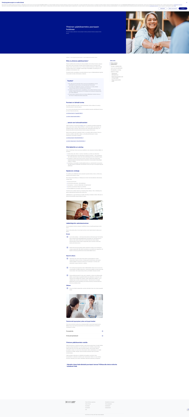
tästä (175, 5)
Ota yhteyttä (87, 405)
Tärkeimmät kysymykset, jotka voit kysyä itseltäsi (117, 77)
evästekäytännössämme (178, 4)
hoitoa (81, 125)
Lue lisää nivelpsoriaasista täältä (73, 116)
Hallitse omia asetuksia (173, 8)
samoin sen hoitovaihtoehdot (116, 68)
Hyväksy (183, 8)
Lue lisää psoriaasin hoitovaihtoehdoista (74, 137)
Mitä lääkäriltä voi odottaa (116, 69)
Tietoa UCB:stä (88, 403)
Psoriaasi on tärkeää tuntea (116, 66)
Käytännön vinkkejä (114, 71)
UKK (86, 409)
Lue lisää (70, 398)
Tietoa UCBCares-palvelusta (90, 402)
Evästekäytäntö (107, 405)
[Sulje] (186, 2)
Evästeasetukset (108, 407)
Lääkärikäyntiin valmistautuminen (115, 74)
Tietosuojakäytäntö (108, 403)
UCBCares (67, 57)
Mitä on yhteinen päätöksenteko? (114, 64)
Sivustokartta (87, 407)
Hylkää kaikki (162, 8)
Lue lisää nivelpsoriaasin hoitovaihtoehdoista (75, 141)
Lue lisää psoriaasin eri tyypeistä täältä (74, 113)
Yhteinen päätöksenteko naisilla (116, 80)
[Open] (188, 409)
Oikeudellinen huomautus (109, 402)
